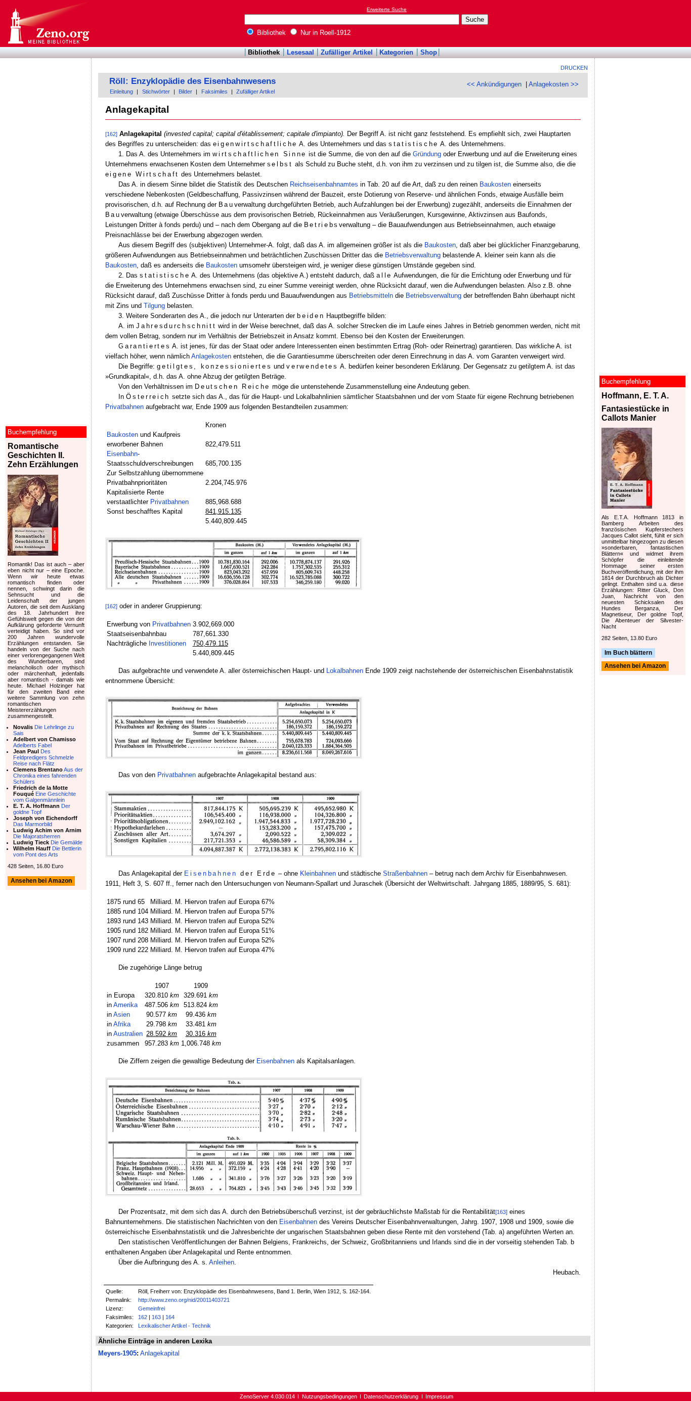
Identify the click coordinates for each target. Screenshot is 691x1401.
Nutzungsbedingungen (329, 1396)
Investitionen (167, 643)
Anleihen (221, 1262)
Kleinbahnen (318, 873)
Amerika (125, 1005)
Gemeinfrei (151, 1308)
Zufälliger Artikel (347, 52)
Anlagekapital (160, 1353)
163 (156, 1317)
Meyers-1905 (117, 1353)
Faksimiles (214, 91)
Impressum (439, 1396)
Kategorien (396, 52)
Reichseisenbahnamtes (324, 184)
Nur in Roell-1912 (324, 32)
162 (142, 1317)
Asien (121, 1014)
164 (170, 1317)
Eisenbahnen (210, 873)
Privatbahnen (124, 407)
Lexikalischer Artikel (162, 1326)
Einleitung (121, 91)
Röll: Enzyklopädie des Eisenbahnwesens (192, 81)
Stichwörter (156, 91)
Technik (201, 1326)
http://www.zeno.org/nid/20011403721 (184, 1300)
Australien (128, 1033)
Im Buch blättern (628, 652)
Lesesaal (300, 52)
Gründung (427, 154)
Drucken (574, 68)
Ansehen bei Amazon (635, 666)
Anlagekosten (211, 356)
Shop (428, 52)
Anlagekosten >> (554, 84)
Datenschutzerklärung (391, 1396)
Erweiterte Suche (387, 9)
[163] (501, 1212)
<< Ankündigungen (494, 84)
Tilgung (154, 305)
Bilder (185, 91)
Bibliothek (270, 32)
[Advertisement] (644, 23)
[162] (111, 134)
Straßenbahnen (405, 873)
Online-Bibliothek (48, 23)
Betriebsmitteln (371, 295)
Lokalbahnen (344, 670)
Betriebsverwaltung (413, 255)
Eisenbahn (122, 454)
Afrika (122, 1024)
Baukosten (495, 184)
